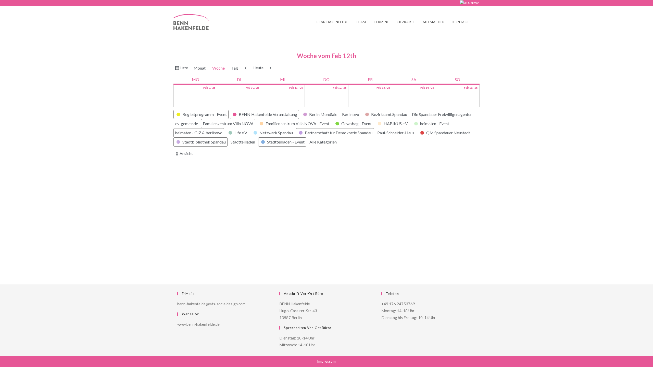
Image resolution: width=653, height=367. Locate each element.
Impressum (326, 361)
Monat (200, 67)
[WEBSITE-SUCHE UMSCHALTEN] (478, 22)
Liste (184, 69)
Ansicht (187, 153)
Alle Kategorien (323, 141)
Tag (234, 67)
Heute (258, 67)
